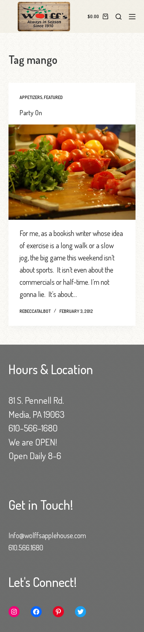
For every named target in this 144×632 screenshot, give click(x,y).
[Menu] (132, 16)
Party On (31, 113)
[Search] (118, 17)
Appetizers (31, 97)
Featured (53, 97)
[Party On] (71, 171)
